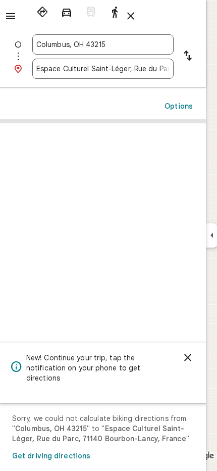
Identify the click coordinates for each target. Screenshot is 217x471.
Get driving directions (51, 455)
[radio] (42, 12)
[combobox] (103, 44)
